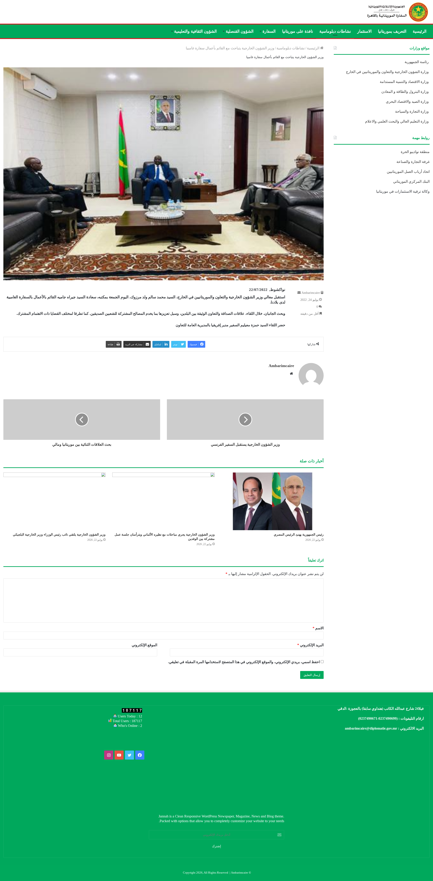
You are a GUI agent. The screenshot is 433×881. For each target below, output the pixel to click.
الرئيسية (419, 31)
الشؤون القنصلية (239, 31)
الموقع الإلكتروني (144, 645)
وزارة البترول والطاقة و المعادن (405, 92)
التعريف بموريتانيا (392, 31)
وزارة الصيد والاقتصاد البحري (408, 101)
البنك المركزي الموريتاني (411, 181)
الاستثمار (364, 31)
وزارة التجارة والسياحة (412, 111)
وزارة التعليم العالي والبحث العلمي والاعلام (397, 121)
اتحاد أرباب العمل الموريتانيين (408, 171)
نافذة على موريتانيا (297, 31)
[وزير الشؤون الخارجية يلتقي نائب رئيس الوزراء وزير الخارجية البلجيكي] (54, 501)
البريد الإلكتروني (310, 645)
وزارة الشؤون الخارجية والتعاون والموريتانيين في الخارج (388, 72)
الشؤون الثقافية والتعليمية (195, 31)
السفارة (269, 31)
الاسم (318, 628)
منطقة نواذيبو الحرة (415, 152)
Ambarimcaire (311, 292)
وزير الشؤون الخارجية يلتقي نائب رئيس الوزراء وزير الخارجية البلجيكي (59, 534)
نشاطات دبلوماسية (335, 31)
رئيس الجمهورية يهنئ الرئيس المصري (299, 534)
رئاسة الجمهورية (417, 62)
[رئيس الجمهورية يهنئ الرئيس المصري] (272, 501)
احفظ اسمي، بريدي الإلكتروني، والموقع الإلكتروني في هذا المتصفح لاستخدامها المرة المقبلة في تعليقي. (244, 662)
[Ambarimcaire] (397, 11)
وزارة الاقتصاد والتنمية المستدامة (405, 82)
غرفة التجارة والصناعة (413, 162)
